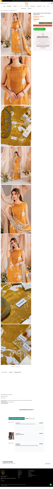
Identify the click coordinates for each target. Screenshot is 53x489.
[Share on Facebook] (13, 366)
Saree (48, 6)
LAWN (18, 476)
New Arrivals (27, 6)
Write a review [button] (48, 463)
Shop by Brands (23, 8)
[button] (51, 3)
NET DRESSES (19, 474)
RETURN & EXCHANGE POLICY (32, 475)
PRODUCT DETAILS (4, 372)
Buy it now (42, 25)
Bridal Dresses (39, 6)
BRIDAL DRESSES (20, 472)
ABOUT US (29, 472)
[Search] (48, 3)
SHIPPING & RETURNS (17, 372)
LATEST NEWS (30, 476)
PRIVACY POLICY (30, 474)
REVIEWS (11, 372)
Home (1, 10)
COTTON (19, 477)
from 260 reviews (31, 418)
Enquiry (35, 20)
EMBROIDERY (19, 473)
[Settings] (50, 3)
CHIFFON (19, 475)
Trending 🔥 (15, 6)
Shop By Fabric (33, 6)
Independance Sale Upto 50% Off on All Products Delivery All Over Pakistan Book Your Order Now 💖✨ (26, 0)
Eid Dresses (29, 8)
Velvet (44, 6)
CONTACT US (30, 473)
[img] (27, 418)
